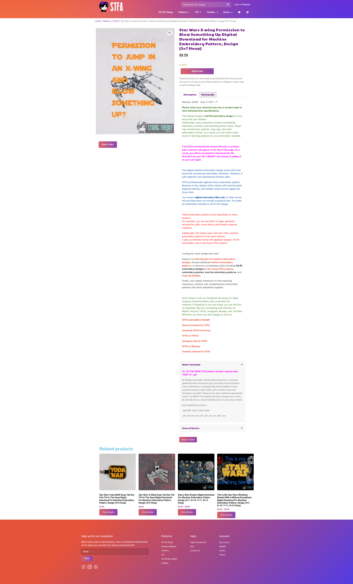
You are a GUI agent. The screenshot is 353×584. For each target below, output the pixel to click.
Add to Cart (197, 71)
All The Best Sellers (169, 559)
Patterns (107, 21)
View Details (108, 512)
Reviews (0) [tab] (207, 94)
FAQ (192, 546)
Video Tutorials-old (198, 542)
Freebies (165, 563)
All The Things (166, 12)
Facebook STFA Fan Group (196, 330)
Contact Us (195, 551)
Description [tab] (190, 94)
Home (98, 21)
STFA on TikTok (190, 335)
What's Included (191, 364)
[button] (169, 32)
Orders (222, 551)
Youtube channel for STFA (196, 351)
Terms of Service (190, 428)
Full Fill (116, 21)
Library (222, 555)
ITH (197, 12)
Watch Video (188, 439)
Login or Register (242, 4)
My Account (224, 542)
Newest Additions (168, 546)
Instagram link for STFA (194, 341)
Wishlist (222, 546)
